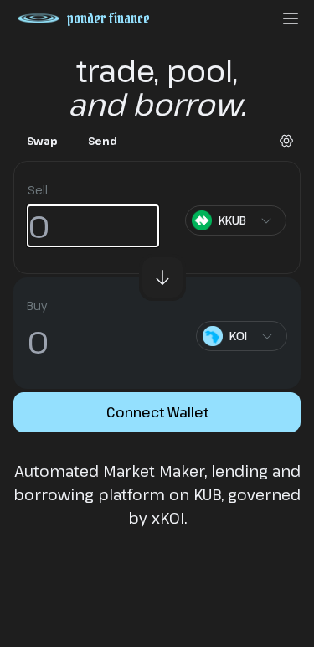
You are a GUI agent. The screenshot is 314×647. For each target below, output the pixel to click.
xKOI (168, 518)
